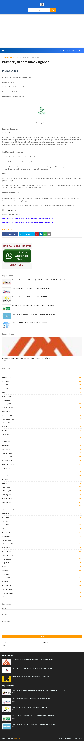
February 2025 (42, 445)
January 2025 (42, 449)
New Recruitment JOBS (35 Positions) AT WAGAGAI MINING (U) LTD (33, 314)
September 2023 (42, 510)
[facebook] (61, 50)
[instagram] (67, 50)
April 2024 (42, 483)
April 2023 (42, 529)
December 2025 (42, 408)
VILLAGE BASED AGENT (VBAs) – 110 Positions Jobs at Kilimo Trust (33, 305)
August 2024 (42, 468)
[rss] (76, 50)
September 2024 (42, 464)
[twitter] (64, 50)
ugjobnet (17, 738)
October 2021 (42, 597)
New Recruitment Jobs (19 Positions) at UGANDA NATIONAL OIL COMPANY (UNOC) (38, 280)
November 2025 (42, 411)
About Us (68, 738)
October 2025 (42, 415)
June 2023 (42, 521)
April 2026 (42, 393)
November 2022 (42, 548)
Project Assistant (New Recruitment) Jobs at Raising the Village (26, 358)
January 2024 (42, 495)
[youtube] (79, 50)
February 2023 (42, 536)
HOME (4, 642)
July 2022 (42, 563)
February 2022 (42, 582)
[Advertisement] (42, 31)
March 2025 (42, 442)
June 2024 (42, 476)
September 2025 (42, 419)
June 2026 (42, 385)
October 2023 (42, 506)
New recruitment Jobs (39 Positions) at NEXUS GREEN (29, 297)
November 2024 (42, 457)
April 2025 (42, 438)
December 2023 (42, 498)
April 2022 (42, 574)
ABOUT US (46, 642)
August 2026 (42, 377)
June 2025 (42, 430)
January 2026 (42, 404)
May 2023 (42, 525)
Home (4, 57)
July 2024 (42, 472)
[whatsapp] (70, 50)
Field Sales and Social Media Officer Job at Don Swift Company (32, 668)
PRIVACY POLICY (7, 645)
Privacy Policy (77, 738)
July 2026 (42, 381)
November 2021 (42, 593)
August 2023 (42, 514)
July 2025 (42, 427)
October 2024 (42, 461)
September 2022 (42, 555)
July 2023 (42, 517)
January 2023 (42, 540)
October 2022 (42, 551)
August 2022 (42, 559)
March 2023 (42, 532)
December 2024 (42, 453)
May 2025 (42, 434)
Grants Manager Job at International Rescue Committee (30, 677)
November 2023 (42, 502)
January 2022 (42, 585)
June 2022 (42, 567)
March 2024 (42, 487)
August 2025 (42, 423)
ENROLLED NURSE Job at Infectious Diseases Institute (29, 322)
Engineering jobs (12, 57)
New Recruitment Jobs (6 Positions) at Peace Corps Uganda (31, 288)
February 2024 (42, 491)
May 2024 (42, 479)
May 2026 (42, 389)
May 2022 (42, 570)
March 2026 (42, 396)
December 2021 (42, 589)
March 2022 (42, 578)
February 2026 (42, 400)
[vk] (73, 50)
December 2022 (42, 544)
